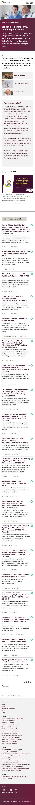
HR (2, 710)
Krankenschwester (7, 778)
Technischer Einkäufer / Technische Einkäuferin (14, 760)
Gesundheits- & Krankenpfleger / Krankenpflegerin (15, 776)
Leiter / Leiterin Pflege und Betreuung (12, 739)
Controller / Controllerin (8, 722)
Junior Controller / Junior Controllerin (12, 735)
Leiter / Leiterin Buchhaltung (9, 741)
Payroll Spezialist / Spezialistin (10, 743)
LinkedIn (4, 792)
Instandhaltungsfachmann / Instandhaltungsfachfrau (16, 768)
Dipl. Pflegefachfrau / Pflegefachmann (12, 749)
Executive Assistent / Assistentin (10, 725)
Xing (16, 792)
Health (3, 704)
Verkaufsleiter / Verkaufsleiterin (10, 762)
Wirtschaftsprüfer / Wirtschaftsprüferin (12, 770)
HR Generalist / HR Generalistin (10, 733)
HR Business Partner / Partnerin (10, 731)
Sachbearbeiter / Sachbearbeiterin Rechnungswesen (16, 754)
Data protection (6, 801)
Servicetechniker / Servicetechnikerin (12, 756)
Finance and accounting (8, 708)
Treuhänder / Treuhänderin (9, 758)
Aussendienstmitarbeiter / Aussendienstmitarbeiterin (16, 764)
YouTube (10, 792)
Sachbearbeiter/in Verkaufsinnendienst (12, 766)
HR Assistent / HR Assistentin (10, 727)
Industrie (4, 712)
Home (3, 22)
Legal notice (14, 801)
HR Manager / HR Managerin (9, 729)
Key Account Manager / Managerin (11, 737)
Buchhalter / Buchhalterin (8, 720)
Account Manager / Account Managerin (12, 718)
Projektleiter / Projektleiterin (9, 751)
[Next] (30, 190)
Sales (3, 706)
